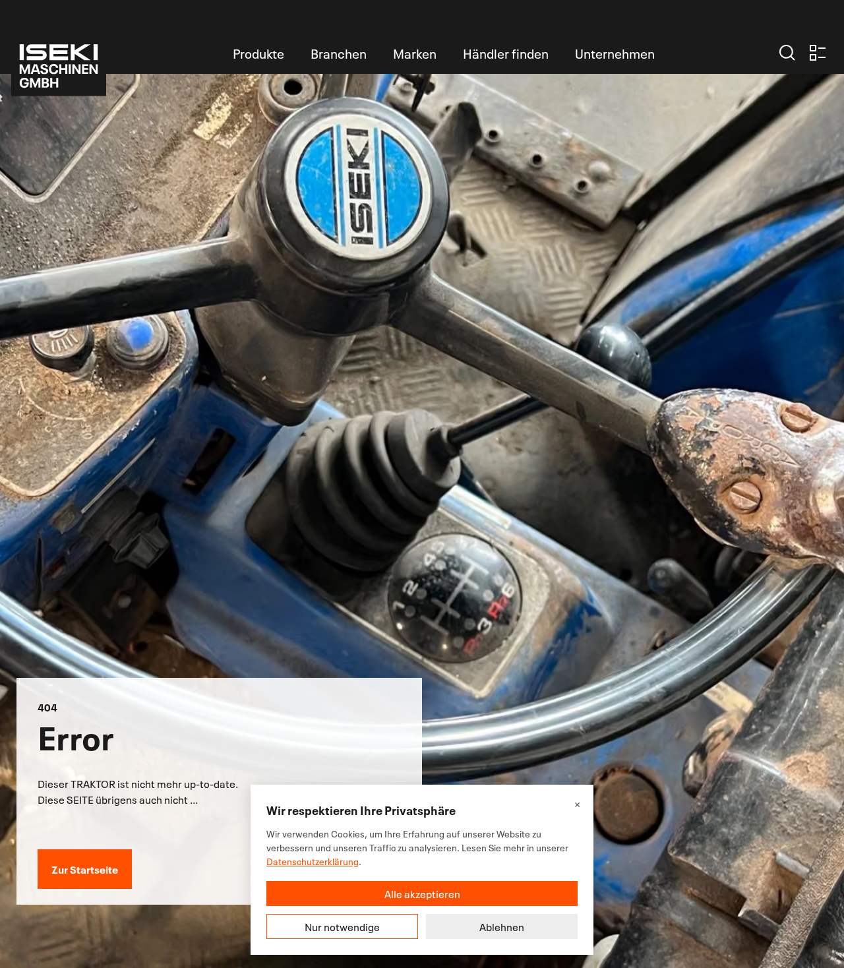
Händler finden (506, 53)
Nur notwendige (342, 926)
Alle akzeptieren (422, 893)
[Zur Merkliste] (818, 53)
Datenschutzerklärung (312, 861)
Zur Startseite (84, 868)
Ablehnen (501, 926)
